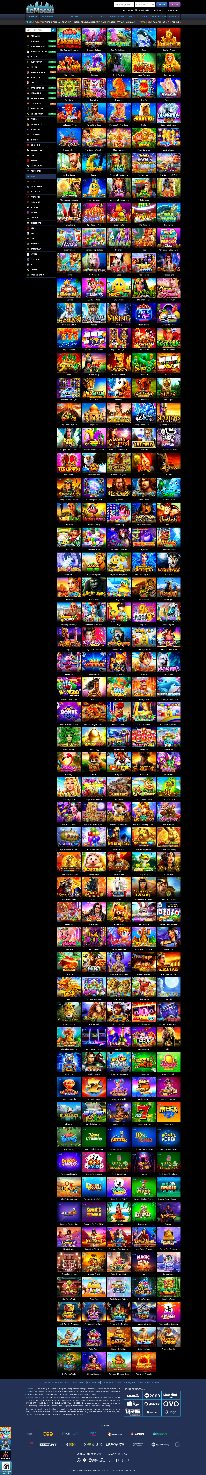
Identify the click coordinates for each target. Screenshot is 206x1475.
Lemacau (29, 1389)
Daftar (174, 4)
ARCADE (75, 17)
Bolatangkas (159, 17)
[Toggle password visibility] (153, 4)
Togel (88, 17)
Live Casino (47, 17)
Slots (60, 17)
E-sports (103, 17)
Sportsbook (117, 17)
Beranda (32, 17)
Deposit (145, 17)
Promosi (173, 17)
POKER (131, 17)
